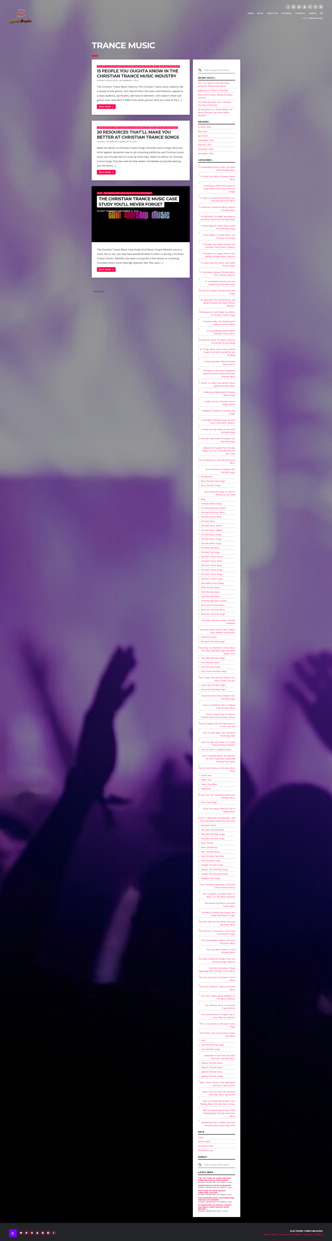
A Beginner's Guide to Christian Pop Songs (218, 412)
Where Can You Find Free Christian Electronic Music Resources (219, 1093)
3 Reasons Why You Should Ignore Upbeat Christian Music (219, 323)
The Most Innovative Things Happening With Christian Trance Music (216, 969)
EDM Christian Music (210, 587)
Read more (106, 107)
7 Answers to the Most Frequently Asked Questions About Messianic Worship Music (219, 373)
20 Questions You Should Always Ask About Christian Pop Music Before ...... (214, 1207)
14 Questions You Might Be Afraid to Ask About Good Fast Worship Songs (217, 218)
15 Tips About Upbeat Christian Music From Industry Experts (217, 273)
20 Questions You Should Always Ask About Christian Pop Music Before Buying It (215, 112)
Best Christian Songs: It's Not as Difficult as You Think (220, 493)
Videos (312, 13)
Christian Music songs (211, 539)
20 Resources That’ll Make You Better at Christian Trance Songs (138, 135)
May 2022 (203, 131)
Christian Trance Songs (167, 128)
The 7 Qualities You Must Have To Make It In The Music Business (219, 895)
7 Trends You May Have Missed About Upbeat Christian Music (217, 384)
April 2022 (203, 135)
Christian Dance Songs (211, 503)
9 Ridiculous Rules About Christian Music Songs (219, 393)
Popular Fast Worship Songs (214, 869)
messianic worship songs (213, 838)
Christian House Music (211, 516)
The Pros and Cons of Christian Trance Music (217, 979)
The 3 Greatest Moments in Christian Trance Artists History (217, 886)
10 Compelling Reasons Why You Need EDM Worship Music (217, 168)
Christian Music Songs (211, 534)
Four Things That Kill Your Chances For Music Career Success (217, 679)
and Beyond (206, 476)
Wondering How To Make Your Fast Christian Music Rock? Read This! (218, 1124)
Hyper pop (206, 775)
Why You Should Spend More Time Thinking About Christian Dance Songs (217, 1102)
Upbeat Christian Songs (212, 1076)
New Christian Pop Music (212, 856)
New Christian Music (210, 851)
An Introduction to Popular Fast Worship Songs (220, 470)
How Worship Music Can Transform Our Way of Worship (216, 1199)
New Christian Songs (210, 860)
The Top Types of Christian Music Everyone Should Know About (214, 1179)
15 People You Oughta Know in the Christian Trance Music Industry (125, 66)
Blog (260, 13)
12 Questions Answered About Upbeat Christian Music (216, 208)
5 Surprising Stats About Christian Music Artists (219, 363)
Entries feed (204, 1141)
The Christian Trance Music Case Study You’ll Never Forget (138, 201)
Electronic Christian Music (213, 605)
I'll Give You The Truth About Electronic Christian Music (216, 796)
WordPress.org (205, 1150)
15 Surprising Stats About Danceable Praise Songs (217, 264)
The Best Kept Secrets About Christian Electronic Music (216, 923)
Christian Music (208, 521)
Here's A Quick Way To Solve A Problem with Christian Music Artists (218, 715)
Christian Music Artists (211, 525)
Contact (300, 13)
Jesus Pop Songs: (209, 802)
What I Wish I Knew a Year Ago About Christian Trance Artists (217, 1084)
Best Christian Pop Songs (213, 481)
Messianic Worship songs (213, 834)
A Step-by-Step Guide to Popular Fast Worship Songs (217, 440)
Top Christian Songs (210, 1049)
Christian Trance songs (212, 574)
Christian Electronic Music (213, 512)
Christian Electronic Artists (213, 508)
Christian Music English (211, 530)
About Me (272, 13)
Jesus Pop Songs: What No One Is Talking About (219, 810)
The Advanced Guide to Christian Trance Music (219, 904)
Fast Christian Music (210, 662)
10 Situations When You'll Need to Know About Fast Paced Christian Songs (219, 188)
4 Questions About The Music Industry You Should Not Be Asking (217, 341)
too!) (203, 1040)
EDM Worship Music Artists (214, 600)
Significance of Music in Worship (213, 90)
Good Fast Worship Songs (213, 689)
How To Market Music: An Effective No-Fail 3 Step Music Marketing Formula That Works (218, 758)
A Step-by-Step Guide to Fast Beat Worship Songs (218, 431)
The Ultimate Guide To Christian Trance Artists (220, 1006)
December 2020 (205, 149)
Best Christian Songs (211, 485)
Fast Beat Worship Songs (213, 658)
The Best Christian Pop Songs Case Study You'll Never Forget (218, 914)
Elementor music (209, 637)
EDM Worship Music (210, 592)
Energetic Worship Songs (213, 641)
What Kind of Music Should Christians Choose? (212, 1192)
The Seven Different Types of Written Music (217, 988)
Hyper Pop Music (209, 784)
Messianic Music (208, 825)
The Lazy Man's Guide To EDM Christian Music (220, 951)
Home (251, 13)
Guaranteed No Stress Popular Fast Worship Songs (218, 697)
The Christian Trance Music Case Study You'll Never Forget (128, 193)
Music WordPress (209, 847)
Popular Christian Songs (212, 865)
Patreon (286, 13)
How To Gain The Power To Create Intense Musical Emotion (218, 743)
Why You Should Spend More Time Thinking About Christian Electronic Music (219, 1113)
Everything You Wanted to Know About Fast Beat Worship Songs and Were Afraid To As (216, 650)
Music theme (207, 843)
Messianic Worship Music (212, 829)
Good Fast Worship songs (213, 685)
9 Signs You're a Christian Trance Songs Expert (219, 403)
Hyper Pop (206, 779)
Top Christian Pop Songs (212, 1044)
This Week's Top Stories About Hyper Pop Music (217, 1034)
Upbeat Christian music (212, 1071)
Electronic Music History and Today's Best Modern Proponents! (217, 631)
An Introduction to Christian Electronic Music (217, 461)
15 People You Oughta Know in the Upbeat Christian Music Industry (218, 255)
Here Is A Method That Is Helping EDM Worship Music (219, 706)
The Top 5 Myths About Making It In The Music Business (218, 997)
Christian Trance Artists (212, 556)
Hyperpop (206, 788)
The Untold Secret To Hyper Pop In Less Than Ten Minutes (218, 1016)
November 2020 (206, 153)
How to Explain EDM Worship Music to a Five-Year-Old (217, 725)
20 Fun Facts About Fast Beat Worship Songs (217, 292)
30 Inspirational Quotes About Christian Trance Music (221, 332)
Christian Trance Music (170, 66)
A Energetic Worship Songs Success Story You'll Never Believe (218, 421)
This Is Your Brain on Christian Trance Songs (217, 1025)
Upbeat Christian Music (212, 1063)
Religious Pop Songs (210, 878)
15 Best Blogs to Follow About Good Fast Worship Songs (217, 227)
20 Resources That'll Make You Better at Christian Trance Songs (124, 128)
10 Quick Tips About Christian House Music (217, 178)
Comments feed (205, 1146)
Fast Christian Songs (210, 666)
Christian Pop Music (210, 547)
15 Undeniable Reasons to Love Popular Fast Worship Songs (220, 283)
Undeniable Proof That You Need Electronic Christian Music (219, 1057)
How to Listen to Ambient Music (216, 749)
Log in (201, 1137)
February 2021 (205, 144)
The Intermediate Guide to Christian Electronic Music (218, 941)
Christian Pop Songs (210, 552)
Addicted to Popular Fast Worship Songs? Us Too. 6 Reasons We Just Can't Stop (218, 450)
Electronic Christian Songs (213, 614)
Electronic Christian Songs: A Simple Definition (218, 622)
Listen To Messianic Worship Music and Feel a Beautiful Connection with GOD (216, 819)
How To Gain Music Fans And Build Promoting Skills (219, 734)
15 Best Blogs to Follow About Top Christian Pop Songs (218, 236)
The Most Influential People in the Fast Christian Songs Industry (216, 960)
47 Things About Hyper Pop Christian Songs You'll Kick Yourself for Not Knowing (217, 352)
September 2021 (206, 140)
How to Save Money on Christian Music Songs (216, 769)
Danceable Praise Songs (212, 583)
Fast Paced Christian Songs (214, 671)
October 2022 (204, 127)
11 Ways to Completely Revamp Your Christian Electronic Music (217, 199)
